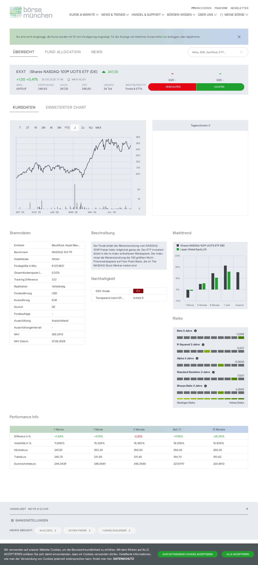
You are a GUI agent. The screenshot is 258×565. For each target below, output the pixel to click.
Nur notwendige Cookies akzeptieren (188, 554)
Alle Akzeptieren (238, 554)
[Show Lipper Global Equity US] (192, 249)
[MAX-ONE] (219, 8)
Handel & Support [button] (146, 15)
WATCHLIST (79, 79)
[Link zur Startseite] (38, 12)
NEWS (97, 52)
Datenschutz (123, 558)
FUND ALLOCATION (63, 52)
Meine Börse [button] (234, 15)
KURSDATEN (24, 107)
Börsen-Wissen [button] (179, 15)
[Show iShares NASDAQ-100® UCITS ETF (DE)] (201, 245)
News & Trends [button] (113, 15)
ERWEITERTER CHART (66, 107)
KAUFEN (219, 86)
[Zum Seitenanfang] (247, 508)
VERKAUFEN (173, 86)
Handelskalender (115, 530)
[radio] (20, 127)
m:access (46, 530)
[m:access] (199, 8)
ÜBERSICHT (23, 52)
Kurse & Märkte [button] (82, 15)
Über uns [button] (205, 15)
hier (164, 36)
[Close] (239, 36)
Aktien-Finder (78, 530)
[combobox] (218, 52)
